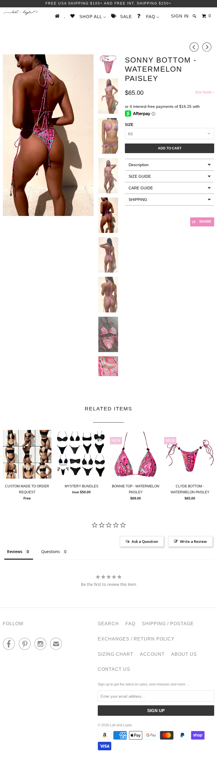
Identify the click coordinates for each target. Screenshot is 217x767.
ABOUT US (184, 654)
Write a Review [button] (193, 541)
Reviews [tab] (14, 551)
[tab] (169, 164)
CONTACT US (114, 669)
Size (129, 125)
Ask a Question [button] (145, 541)
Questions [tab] (50, 551)
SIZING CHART (115, 654)
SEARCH (108, 623)
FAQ (130, 623)
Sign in (180, 16)
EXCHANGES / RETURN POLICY (136, 639)
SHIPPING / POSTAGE (168, 623)
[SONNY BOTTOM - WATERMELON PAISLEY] (48, 135)
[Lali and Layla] (20, 12)
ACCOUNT (152, 654)
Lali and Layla (121, 725)
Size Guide (204, 92)
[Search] (195, 16)
